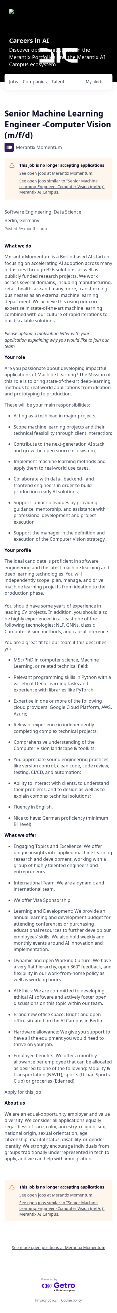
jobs (13, 82)
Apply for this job (23, 1092)
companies (35, 82)
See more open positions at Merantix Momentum (58, 1247)
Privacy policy (46, 1300)
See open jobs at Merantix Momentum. (56, 173)
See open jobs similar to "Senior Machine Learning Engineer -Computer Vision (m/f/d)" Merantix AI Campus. (62, 186)
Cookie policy (71, 1300)
